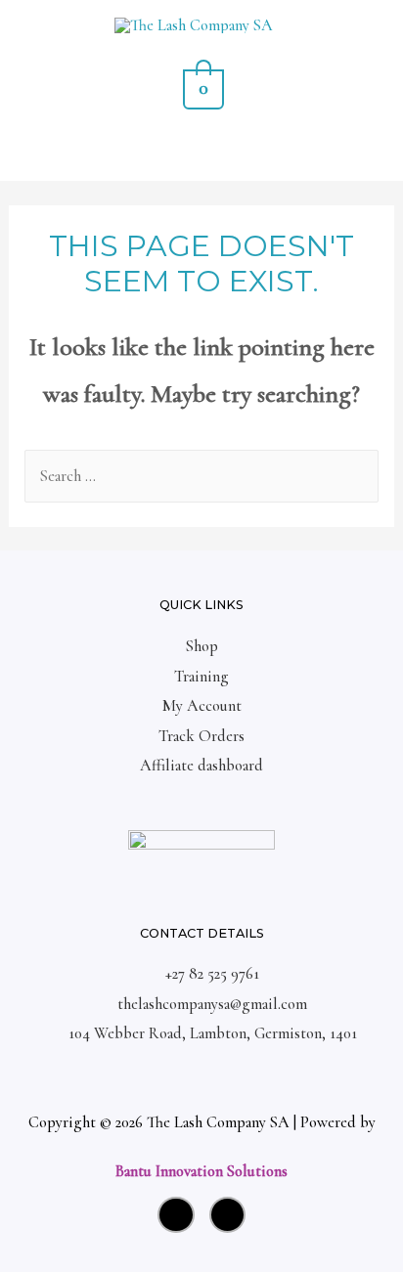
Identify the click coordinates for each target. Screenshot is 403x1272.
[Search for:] (201, 476)
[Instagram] (176, 1215)
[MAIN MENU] (202, 152)
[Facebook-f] (227, 1215)
